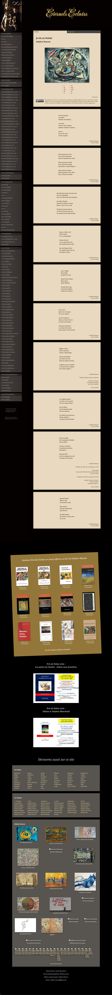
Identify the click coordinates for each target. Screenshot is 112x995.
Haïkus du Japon (6, 253)
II (64, 87)
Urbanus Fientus (6, 390)
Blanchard (30, 775)
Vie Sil (3, 195)
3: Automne (44, 801)
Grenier (56, 779)
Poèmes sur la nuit (6, 331)
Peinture (71, 32)
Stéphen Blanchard (6, 198)
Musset (69, 782)
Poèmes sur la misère (7, 323)
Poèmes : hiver (5, 269)
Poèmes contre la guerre (8, 283)
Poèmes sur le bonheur (8, 336)
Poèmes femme (71, 807)
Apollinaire (17, 773)
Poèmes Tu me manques (7, 360)
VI (71, 85)
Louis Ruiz (4, 192)
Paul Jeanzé (4, 211)
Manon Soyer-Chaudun (8, 230)
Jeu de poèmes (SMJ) (56, 963)
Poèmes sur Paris (6, 355)
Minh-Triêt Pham (6, 216)
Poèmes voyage (71, 812)
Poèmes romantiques (7, 309)
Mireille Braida (5, 200)
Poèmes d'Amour (6, 291)
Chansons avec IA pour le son (9, 76)
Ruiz (42, 786)
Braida (43, 775)
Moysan (56, 782)
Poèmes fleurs (85, 807)
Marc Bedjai (4, 184)
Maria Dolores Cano (7, 224)
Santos (56, 786)
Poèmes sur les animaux (8, 344)
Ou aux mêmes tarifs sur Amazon (57, 649)
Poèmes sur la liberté (7, 317)
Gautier (30, 779)
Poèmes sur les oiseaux (8, 352)
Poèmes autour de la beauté (9, 277)
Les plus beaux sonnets (8, 259)
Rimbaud (16, 786)
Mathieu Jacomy (5, 80)
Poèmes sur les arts (7, 347)
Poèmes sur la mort (7, 325)
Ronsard (30, 786)
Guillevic (69, 779)
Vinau (42, 788)
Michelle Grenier (6, 187)
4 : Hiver (56, 801)
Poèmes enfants (5, 296)
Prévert (43, 784)
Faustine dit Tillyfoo (7, 382)
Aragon (30, 773)
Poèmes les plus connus (8, 301)
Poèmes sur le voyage (7, 341)
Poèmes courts (5, 285)
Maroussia (4, 206)
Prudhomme (57, 784)
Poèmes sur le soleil (7, 339)
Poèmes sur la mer (6, 320)
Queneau (69, 784)
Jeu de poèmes (5, 85)
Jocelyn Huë (4, 380)
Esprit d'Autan (5, 397)
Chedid (83, 775)
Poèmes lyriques (6, 304)
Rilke (82, 784)
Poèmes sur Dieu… (6, 312)
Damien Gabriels (6, 214)
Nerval (83, 782)
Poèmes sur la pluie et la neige (10, 333)
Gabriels (83, 777)
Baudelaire (70, 773)
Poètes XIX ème (18, 814)
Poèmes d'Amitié (5, 288)
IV (64, 91)
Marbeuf (83, 780)
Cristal (3, 208)
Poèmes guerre (18, 808)
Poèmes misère (58, 808)
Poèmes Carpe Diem (6, 280)
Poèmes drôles (5, 293)
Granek (43, 779)
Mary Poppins (5, 219)
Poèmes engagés (6, 299)
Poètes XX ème (32, 814)
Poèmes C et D (45, 805)
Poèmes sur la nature (7, 328)
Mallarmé (70, 780)
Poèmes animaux (59, 803)
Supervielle (84, 786)
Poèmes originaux (6, 307)
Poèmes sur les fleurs (7, 349)
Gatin (15, 779)
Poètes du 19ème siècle (7, 365)
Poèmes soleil (58, 810)
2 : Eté (29, 801)
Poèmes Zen (4, 363)
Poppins (30, 784)
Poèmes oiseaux (85, 808)
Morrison (43, 782)
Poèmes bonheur (32, 805)
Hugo (82, 779)
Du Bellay (43, 777)
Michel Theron (5, 399)
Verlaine (16, 788)
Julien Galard (5, 385)
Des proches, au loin (7, 89)
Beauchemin (84, 773)
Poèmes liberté (32, 808)
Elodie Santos (5, 222)
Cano (55, 775)
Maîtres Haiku (32, 803)
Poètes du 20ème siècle (7, 368)
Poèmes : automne (6, 264)
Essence (3, 227)
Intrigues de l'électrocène (8, 83)
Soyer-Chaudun (71, 786)
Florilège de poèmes (7, 36)
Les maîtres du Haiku (7, 256)
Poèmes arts (70, 803)
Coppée (16, 777)
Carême (69, 775)
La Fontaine (44, 780)
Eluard (56, 777)
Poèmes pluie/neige (33, 810)
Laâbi (29, 780)
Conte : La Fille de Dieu (7, 66)
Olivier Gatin (5, 203)
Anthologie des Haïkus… (8, 251)
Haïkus (83, 801)
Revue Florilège (5, 371)
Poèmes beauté (18, 805)
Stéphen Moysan (6, 33)
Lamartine (57, 780)
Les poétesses (5, 261)
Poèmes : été (4, 267)
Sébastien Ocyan (6, 388)
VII (72, 87)
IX (71, 91)
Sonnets (56, 814)
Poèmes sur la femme (7, 315)
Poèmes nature (71, 808)
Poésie (36, 32)
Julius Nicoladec (6, 190)
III (64, 89)
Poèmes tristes (5, 357)
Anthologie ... (71, 801)
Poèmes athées (5, 275)
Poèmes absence (45, 803)
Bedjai (16, 775)
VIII (72, 89)
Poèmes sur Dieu (72, 810)
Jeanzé (16, 780)
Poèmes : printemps (6, 272)
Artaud (43, 773)
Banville (56, 773)
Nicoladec (17, 784)
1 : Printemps (17, 801)
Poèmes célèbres (59, 805)
